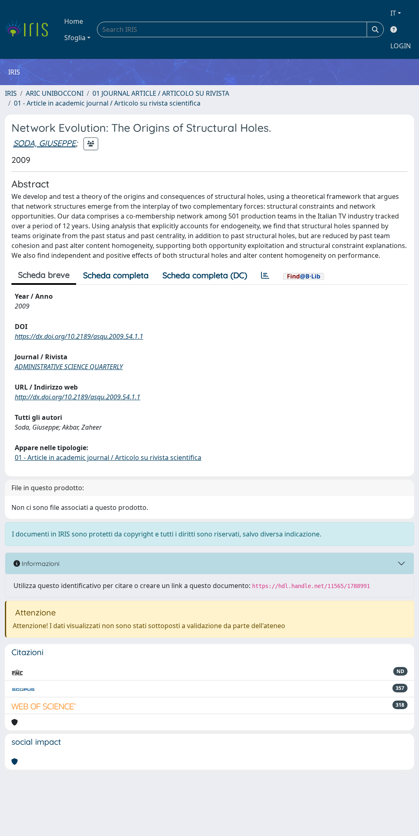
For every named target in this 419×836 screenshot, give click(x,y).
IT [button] (393, 13)
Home (73, 21)
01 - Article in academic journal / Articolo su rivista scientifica (107, 103)
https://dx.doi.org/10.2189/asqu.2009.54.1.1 (79, 336)
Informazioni (39, 563)
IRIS (11, 93)
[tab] (265, 275)
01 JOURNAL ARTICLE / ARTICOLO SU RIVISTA (160, 93)
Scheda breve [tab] (44, 275)
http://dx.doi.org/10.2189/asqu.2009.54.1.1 (77, 396)
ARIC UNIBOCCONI (54, 93)
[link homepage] (29, 29)
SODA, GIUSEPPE (44, 143)
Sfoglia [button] (75, 37)
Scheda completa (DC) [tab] (204, 275)
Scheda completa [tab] (116, 275)
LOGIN (400, 45)
